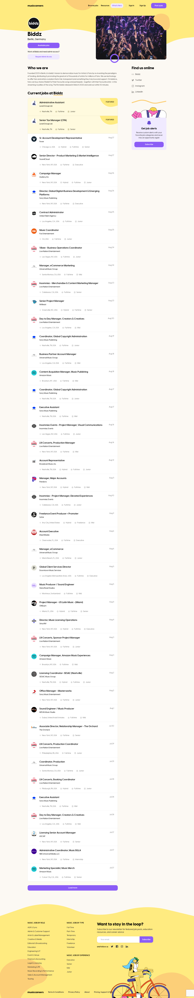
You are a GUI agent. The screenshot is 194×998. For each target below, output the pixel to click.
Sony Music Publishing (48, 198)
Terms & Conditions (56, 992)
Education (32, 947)
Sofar (41, 517)
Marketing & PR (34, 967)
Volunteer (71, 947)
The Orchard (44, 730)
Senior (69, 964)
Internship (71, 939)
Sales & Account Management (40, 975)
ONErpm (42, 606)
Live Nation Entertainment (49, 251)
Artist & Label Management (39, 935)
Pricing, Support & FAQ (103, 992)
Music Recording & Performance (41, 971)
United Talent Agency (47, 216)
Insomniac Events (46, 428)
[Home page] (35, 6)
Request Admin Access (43, 57)
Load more (72, 888)
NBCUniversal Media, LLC (49, 854)
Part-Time (71, 931)
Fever (41, 141)
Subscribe (149, 144)
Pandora (43, 482)
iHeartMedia (44, 535)
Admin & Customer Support (39, 931)
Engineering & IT (34, 951)
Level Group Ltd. (46, 106)
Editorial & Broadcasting (37, 943)
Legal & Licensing (35, 963)
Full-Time (70, 927)
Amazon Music (45, 375)
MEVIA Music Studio (47, 712)
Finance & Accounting (36, 959)
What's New (117, 5)
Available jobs (43, 45)
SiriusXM (42, 623)
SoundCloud (44, 159)
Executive (71, 960)
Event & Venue (33, 955)
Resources (105, 5)
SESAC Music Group (47, 677)
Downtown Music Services (50, 570)
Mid (68, 968)
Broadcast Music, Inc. (47, 464)
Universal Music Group (48, 269)
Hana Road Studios (47, 588)
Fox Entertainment (46, 234)
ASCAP (42, 836)
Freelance (71, 943)
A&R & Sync (32, 927)
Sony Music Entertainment (49, 694)
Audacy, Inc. (44, 177)
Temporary (71, 935)
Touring (31, 979)
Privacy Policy (74, 992)
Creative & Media (35, 939)
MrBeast (42, 304)
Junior (69, 972)
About (87, 992)
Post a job (159, 5)
